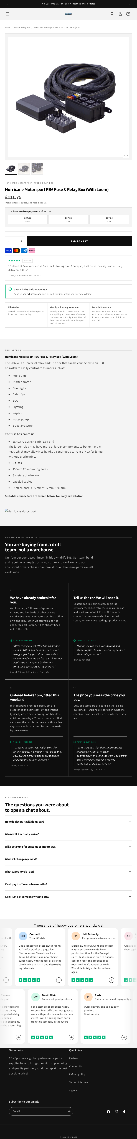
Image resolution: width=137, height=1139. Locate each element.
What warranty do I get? (19, 871)
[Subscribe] (69, 1111)
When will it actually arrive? (22, 834)
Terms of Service (78, 1082)
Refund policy (77, 1074)
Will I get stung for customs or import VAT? (31, 846)
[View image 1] (11, 169)
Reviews (73, 1058)
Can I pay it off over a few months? (26, 884)
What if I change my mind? (21, 859)
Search (73, 1090)
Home (7, 27)
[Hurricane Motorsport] (20, 511)
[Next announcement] (130, 4)
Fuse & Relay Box (22, 27)
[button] (7, 14)
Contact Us (75, 1066)
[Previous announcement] (7, 4)
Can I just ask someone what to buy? (27, 897)
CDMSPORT (72, 1137)
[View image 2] (24, 169)
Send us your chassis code (27, 293)
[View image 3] (37, 169)
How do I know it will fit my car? (24, 822)
